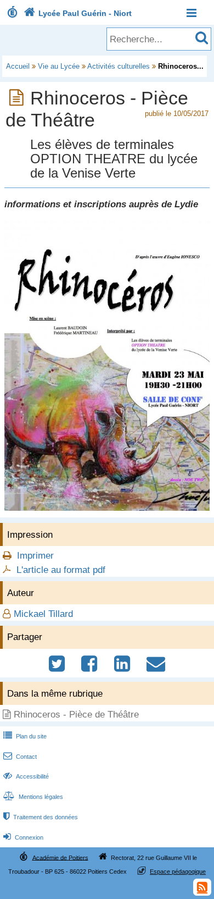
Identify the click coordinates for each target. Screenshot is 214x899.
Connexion (23, 837)
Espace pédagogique (178, 871)
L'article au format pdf (60, 570)
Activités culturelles (118, 66)
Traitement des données (40, 817)
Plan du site (25, 736)
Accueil (18, 66)
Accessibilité (26, 776)
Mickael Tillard (43, 614)
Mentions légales (33, 796)
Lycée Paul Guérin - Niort (77, 13)
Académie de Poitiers (60, 857)
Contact (20, 756)
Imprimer (35, 555)
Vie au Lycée (59, 66)
